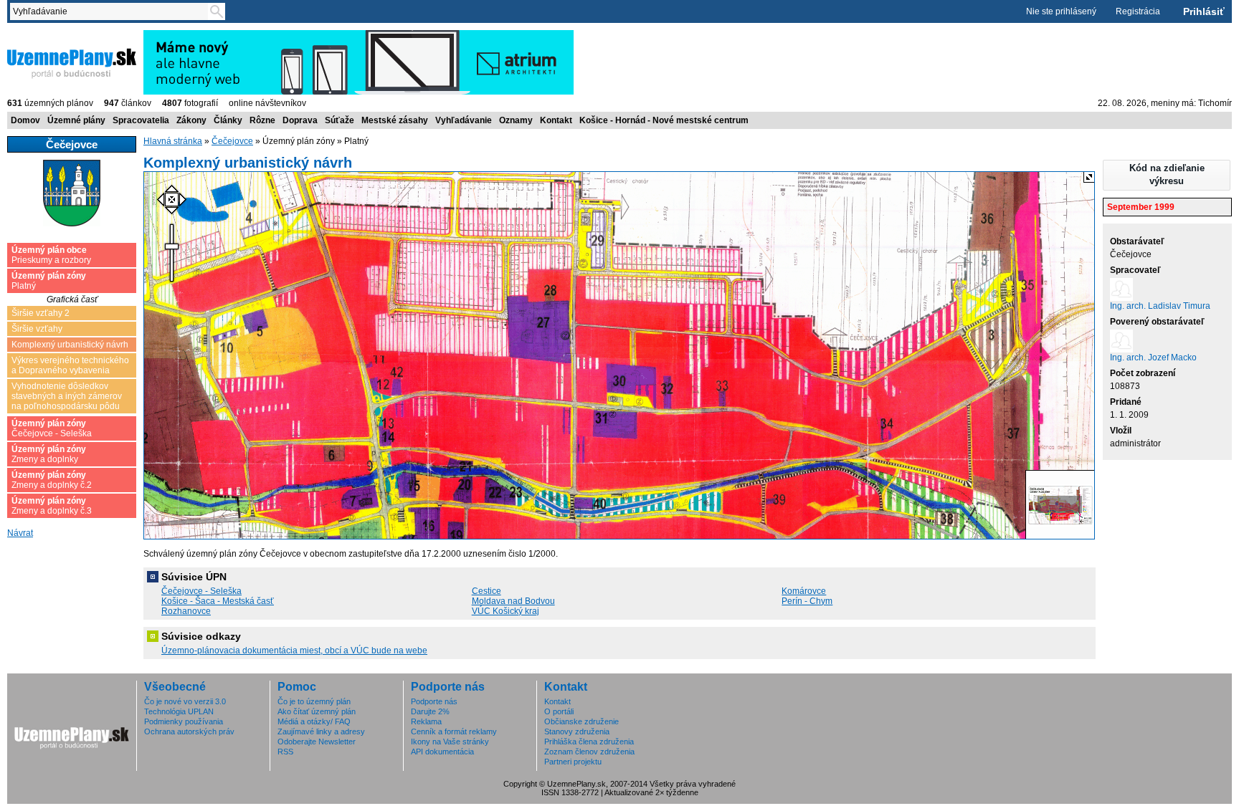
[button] (1166, 175)
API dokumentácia (442, 751)
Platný (48, 281)
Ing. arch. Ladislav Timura (1160, 306)
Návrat (20, 533)
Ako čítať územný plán (316, 711)
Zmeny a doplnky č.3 (51, 506)
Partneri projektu (573, 761)
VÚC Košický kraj (505, 611)
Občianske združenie (581, 721)
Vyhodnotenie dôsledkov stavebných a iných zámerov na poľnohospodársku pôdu (66, 396)
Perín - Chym (807, 601)
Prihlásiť (1204, 11)
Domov (25, 120)
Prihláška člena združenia (589, 741)
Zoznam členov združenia (589, 751)
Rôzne (262, 120)
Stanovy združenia (576, 731)
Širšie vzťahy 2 (40, 313)
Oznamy (516, 120)
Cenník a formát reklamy (454, 731)
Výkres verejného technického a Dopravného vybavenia (70, 365)
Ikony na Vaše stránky (450, 741)
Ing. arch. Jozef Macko (1153, 357)
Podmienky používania (183, 721)
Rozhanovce (186, 611)
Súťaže (339, 120)
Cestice (486, 591)
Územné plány (76, 120)
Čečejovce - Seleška (51, 428)
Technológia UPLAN (179, 711)
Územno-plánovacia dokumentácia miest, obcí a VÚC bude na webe (294, 651)
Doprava (300, 120)
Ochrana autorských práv (189, 731)
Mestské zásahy (394, 120)
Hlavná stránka (172, 141)
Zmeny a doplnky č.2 (51, 480)
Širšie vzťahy (36, 329)
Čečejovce (232, 141)
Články (228, 120)
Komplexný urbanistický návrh (69, 345)
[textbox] (112, 11)
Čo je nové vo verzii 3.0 (185, 701)
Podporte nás (434, 701)
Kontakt (556, 120)
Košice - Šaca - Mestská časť (217, 601)
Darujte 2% (430, 711)
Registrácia (1138, 11)
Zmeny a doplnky (48, 454)
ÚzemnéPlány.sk (41, 35)
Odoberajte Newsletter (316, 741)
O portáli (559, 711)
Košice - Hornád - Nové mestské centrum (664, 120)
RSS (285, 751)
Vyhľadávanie (463, 120)
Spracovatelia (141, 120)
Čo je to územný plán (314, 701)
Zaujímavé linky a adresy (321, 731)
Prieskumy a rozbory (51, 255)
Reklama (426, 721)
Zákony (191, 120)
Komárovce (804, 591)
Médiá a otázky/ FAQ (314, 721)
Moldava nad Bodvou (513, 601)
